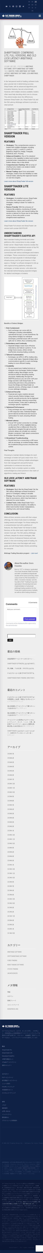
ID (32, 8)
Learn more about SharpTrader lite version (19, 221)
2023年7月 (10, 886)
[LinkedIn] (19, 6)
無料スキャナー (7, 1065)
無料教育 (5, 1108)
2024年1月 (10, 865)
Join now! (34, 553)
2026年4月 (10, 766)
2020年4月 (10, 920)
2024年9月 (10, 848)
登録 (8, 992)
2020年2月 (10, 924)
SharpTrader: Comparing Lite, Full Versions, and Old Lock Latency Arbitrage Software (20, 57)
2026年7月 (10, 754)
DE (32, 2)
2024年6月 (10, 852)
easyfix (11, 71)
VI (35, 8)
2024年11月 (11, 839)
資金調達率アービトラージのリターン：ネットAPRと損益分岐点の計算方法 (21, 659)
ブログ (4, 1105)
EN (29, 2)
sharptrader (9, 76)
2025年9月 (10, 796)
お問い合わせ (6, 1111)
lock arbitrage (32, 73)
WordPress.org (12, 1009)
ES (35, 5)
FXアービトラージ (7, 1077)
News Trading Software (15, 965)
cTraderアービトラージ (9, 1062)
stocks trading (12, 969)
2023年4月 (10, 895)
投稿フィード (11, 1000)
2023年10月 (11, 877)
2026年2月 (10, 775)
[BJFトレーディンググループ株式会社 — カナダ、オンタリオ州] (12, 16)
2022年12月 (11, 899)
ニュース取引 (6, 1083)
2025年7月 (10, 805)
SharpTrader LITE (7, 1053)
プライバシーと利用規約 (9, 1120)
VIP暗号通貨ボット (7, 1059)
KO (32, 5)
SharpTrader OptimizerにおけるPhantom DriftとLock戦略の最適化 (21, 663)
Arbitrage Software (14, 952)
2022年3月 (10, 907)
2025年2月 (10, 826)
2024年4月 (10, 856)
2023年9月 (10, 882)
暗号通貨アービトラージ (9, 1080)
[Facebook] (13, 6)
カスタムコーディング (9, 1093)
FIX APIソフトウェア (8, 1087)
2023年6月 (10, 890)
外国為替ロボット (7, 1090)
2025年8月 (10, 801)
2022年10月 (11, 903)
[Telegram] (23, 6)
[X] (9, 6)
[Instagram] (16, 6)
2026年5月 (10, 762)
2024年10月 (11, 843)
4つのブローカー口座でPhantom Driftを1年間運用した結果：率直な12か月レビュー (21, 673)
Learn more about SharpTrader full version (18, 181)
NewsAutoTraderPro (8, 1056)
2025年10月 (11, 792)
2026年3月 (10, 771)
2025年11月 (11, 788)
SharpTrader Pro (7, 1050)
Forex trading (12, 960)
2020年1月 (10, 929)
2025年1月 (10, 830)
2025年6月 (10, 809)
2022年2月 (10, 912)
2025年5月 (10, 813)
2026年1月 (10, 779)
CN (32, 11)
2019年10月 (11, 933)
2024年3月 (10, 860)
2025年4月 (10, 818)
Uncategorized (12, 973)
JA (35, 2)
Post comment (30, 619)
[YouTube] (6, 6)
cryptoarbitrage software (22, 69)
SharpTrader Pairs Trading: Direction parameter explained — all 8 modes (21, 678)
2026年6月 (10, 758)
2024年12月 (11, 835)
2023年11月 (11, 873)
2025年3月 (10, 822)
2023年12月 (11, 869)
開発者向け (5, 1117)
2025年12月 (11, 783)
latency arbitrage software (15, 73)
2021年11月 (11, 916)
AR (29, 5)
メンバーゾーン (7, 1114)
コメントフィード (13, 1005)
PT (29, 8)
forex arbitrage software (25, 71)
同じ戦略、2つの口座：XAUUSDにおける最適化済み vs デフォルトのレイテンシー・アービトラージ (21, 668)
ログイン (10, 996)
